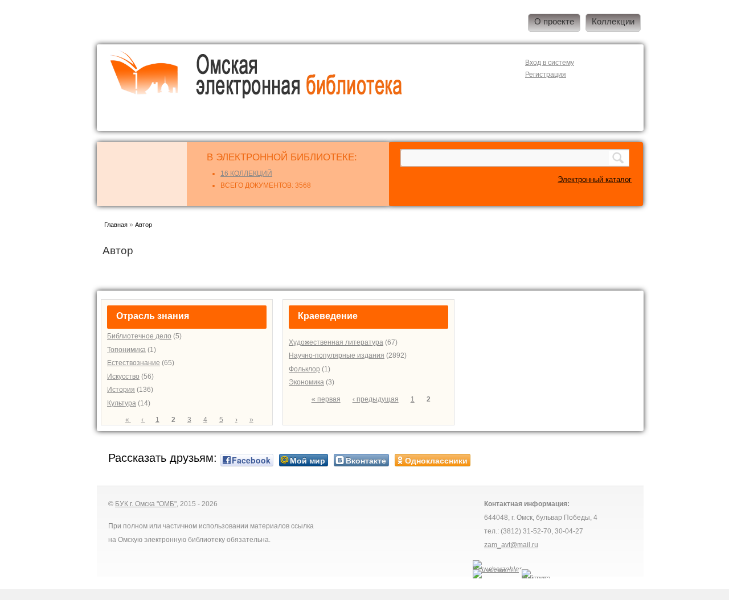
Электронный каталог (595, 179)
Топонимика (126, 350)
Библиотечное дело (139, 336)
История (121, 390)
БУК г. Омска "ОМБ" (146, 504)
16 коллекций (246, 173)
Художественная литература (336, 342)
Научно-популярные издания (336, 355)
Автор (143, 224)
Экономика (306, 382)
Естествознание (133, 363)
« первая (326, 399)
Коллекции (613, 21)
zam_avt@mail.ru (511, 545)
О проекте (554, 21)
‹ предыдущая (376, 399)
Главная (116, 224)
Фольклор (304, 369)
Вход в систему (549, 63)
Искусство (123, 376)
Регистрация (545, 74)
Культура (121, 403)
